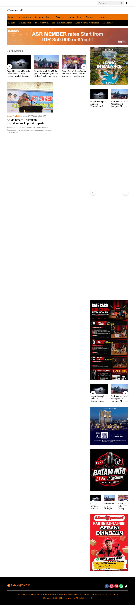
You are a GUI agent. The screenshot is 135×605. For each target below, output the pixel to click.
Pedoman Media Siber (62, 22)
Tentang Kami (25, 22)
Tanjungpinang (24, 17)
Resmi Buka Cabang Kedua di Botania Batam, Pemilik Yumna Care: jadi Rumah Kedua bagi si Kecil (74, 73)
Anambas (60, 17)
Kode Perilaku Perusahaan (87, 22)
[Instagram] (111, 586)
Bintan (49, 17)
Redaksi (11, 22)
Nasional (90, 17)
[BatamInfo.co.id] (15, 10)
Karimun (39, 17)
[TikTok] (126, 586)
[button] (121, 3)
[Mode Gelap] (127, 3)
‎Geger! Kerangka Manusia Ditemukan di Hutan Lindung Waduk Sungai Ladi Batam (18, 73)
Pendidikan (17, 116)
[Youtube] (116, 586)
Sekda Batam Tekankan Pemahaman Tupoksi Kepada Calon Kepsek (25, 123)
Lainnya (101, 17)
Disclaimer (107, 22)
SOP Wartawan (42, 22)
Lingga (71, 17)
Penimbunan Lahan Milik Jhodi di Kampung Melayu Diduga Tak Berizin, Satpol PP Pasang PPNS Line (46, 73)
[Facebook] (107, 586)
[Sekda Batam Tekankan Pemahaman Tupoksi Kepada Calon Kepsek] (30, 97)
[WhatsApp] (121, 586)
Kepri (79, 17)
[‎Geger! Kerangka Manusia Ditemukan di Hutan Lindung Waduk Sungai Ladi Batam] (19, 62)
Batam (11, 17)
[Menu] (8, 3)
